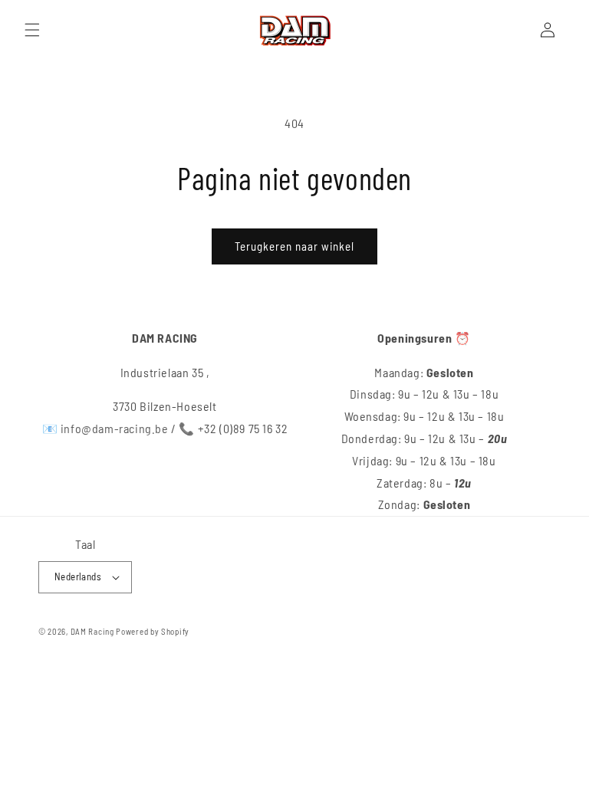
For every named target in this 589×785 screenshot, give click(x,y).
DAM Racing (92, 631)
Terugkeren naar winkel (294, 246)
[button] (32, 30)
